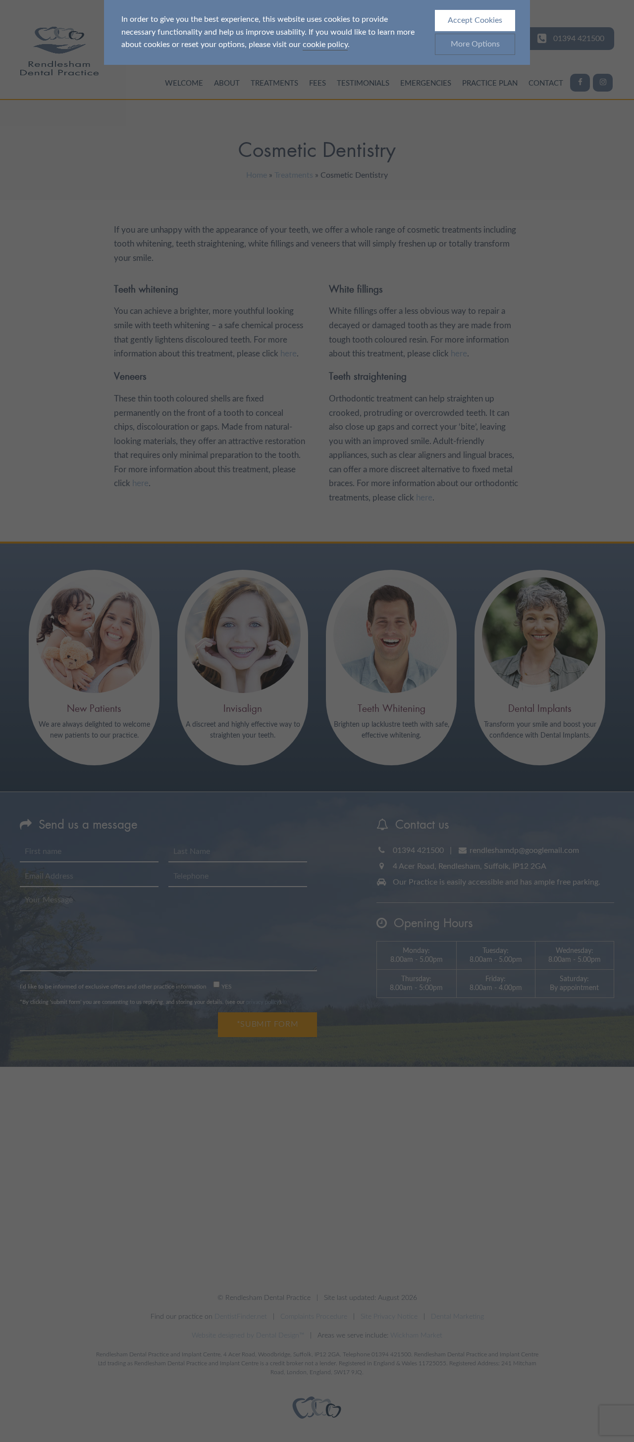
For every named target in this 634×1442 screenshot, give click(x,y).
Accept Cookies (475, 20)
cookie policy (325, 45)
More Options (475, 44)
